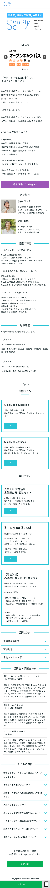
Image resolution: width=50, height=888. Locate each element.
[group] (25, 58)
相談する (21, 884)
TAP (10, 426)
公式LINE (25, 864)
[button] (22, 69)
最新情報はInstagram (25, 184)
